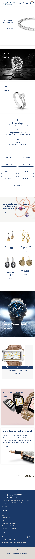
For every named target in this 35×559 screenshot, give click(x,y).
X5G (22, 555)
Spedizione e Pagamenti (9, 523)
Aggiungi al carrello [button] (12, 238)
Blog (3, 515)
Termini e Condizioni (8, 526)
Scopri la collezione (10, 27)
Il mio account (6, 518)
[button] (20, 3)
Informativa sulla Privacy (9, 528)
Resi (3, 520)
